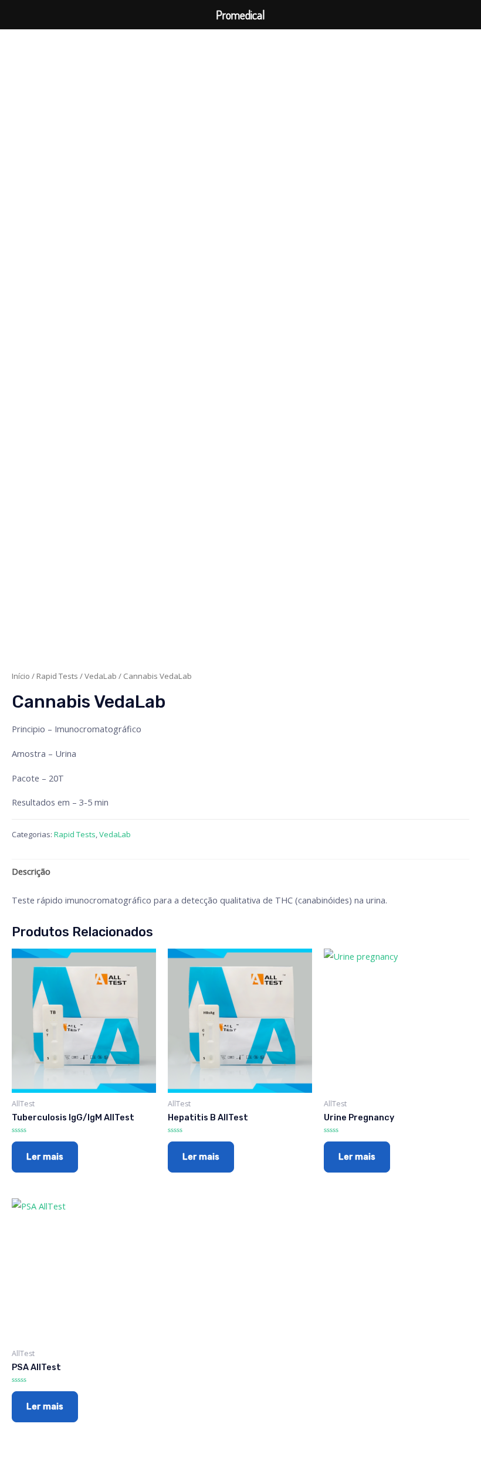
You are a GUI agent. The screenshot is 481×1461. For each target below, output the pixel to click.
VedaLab (100, 676)
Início (21, 676)
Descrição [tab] (31, 871)
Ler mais (44, 1156)
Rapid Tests (57, 676)
